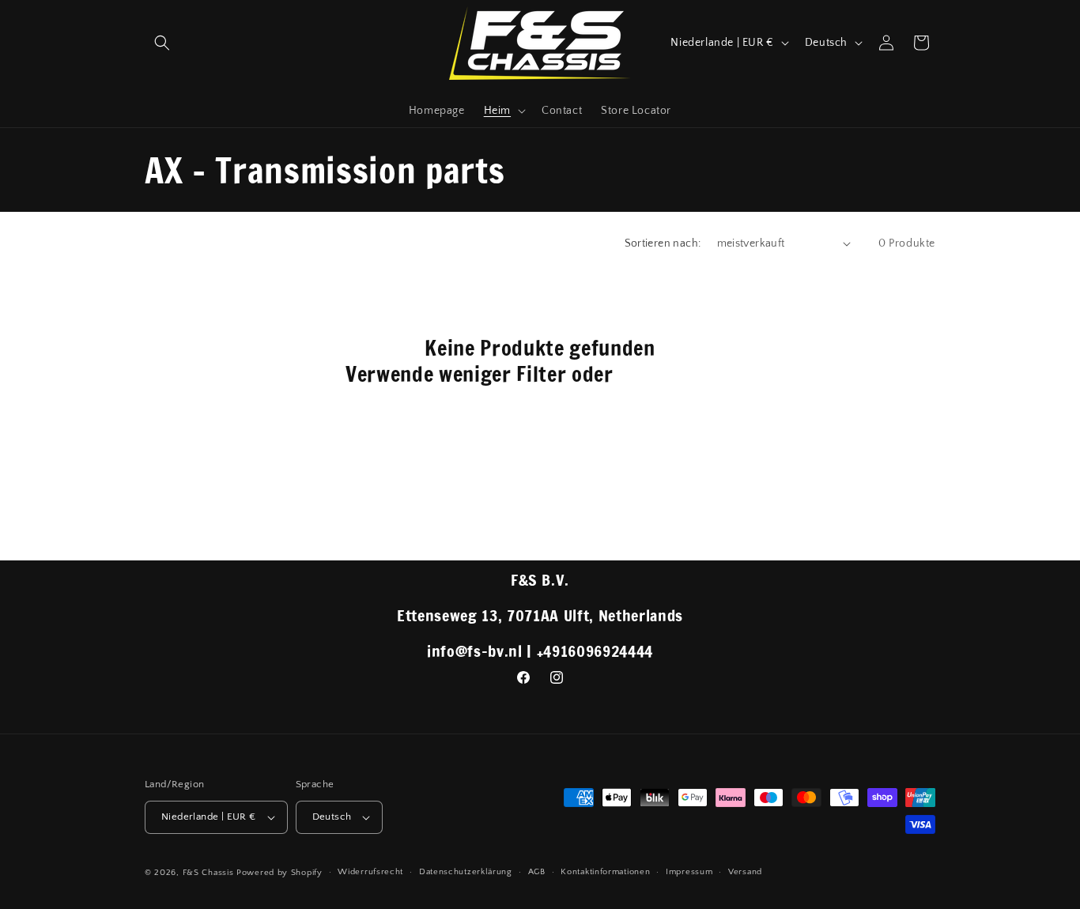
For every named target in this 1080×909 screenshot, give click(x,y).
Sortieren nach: (663, 243)
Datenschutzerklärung (465, 872)
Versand (745, 872)
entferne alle (676, 374)
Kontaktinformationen (605, 872)
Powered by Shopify (279, 872)
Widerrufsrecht (370, 872)
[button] (162, 42)
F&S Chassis (208, 872)
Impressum (689, 872)
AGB (537, 872)
